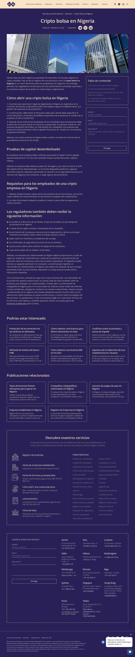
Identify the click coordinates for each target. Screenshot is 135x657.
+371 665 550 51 (89, 578)
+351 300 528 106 (68, 609)
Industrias (48, 4)
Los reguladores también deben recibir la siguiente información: (104, 99)
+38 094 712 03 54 (90, 546)
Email (90, 121)
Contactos (94, 4)
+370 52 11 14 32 (89, 560)
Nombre (91, 112)
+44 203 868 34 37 (111, 546)
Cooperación (35, 638)
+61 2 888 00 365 (68, 589)
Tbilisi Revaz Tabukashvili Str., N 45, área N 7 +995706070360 (92, 612)
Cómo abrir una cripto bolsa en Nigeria (103, 85)
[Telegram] (117, 637)
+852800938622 (110, 596)
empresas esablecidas (16, 303)
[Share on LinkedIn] (91, 28)
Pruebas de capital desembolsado (101, 89)
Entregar (107, 148)
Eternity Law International (52, 14)
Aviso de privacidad (14, 638)
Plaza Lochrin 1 (67, 575)
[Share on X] (85, 28)
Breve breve (92, 129)
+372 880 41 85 (67, 564)
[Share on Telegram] (80, 28)
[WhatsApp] (127, 637)
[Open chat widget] (130, 652)
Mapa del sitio (46, 638)
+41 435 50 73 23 (68, 548)
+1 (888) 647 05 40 (111, 557)
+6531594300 (88, 591)
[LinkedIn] (122, 637)
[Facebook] (108, 637)
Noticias (104, 4)
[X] (113, 637)
